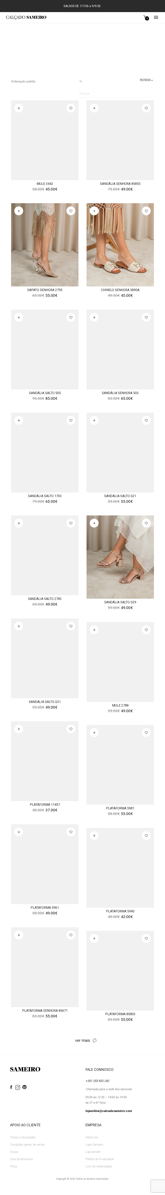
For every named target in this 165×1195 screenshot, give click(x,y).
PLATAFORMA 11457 (45, 805)
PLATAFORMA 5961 (45, 908)
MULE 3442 (45, 184)
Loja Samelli (93, 1152)
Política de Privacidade (100, 1159)
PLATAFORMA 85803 (120, 1014)
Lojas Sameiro (94, 1144)
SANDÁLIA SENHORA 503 (120, 393)
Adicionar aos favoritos (70, 108)
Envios (14, 1152)
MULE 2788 (120, 705)
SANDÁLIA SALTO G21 (120, 496)
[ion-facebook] (11, 1087)
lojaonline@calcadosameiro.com (109, 1111)
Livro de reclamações (99, 1166)
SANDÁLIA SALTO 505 (45, 393)
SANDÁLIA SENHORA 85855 (120, 184)
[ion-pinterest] (24, 1087)
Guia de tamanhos (21, 1159)
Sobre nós (92, 1137)
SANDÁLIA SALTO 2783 (45, 599)
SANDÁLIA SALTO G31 (45, 702)
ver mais (82, 1040)
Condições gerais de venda (27, 1144)
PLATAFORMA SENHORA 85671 (45, 1011)
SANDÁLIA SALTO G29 (120, 602)
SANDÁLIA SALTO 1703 (45, 496)
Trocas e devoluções (23, 1137)
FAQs (13, 1166)
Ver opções (18, 108)
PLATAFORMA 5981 (120, 808)
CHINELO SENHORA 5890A (120, 290)
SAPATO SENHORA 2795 (44, 290)
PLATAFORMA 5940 (120, 911)
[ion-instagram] (17, 1087)
